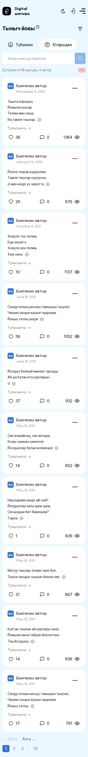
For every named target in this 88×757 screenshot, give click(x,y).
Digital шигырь (22, 11)
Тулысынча (17, 128)
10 (35, 748)
